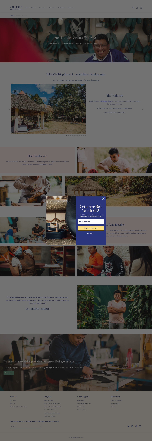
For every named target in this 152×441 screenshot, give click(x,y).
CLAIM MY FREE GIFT (91, 228)
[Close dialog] (103, 198)
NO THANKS (90, 234)
